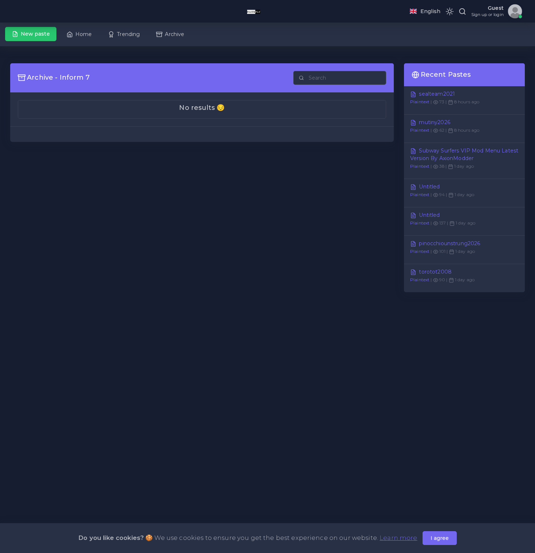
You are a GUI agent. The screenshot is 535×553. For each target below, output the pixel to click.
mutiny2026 (434, 122)
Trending (128, 34)
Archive (174, 34)
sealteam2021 (437, 94)
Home (83, 34)
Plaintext (419, 101)
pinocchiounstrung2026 (449, 243)
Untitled (429, 186)
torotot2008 (435, 271)
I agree (440, 538)
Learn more (398, 537)
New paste (35, 34)
